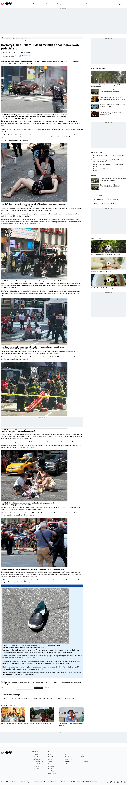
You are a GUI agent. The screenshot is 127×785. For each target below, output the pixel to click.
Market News (68, 759)
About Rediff (4, 782)
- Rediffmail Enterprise (38, 759)
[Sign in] (124, 3)
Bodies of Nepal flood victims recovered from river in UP (108, 170)
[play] (109, 247)
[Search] (119, 3)
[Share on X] (111, 782)
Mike (95, 203)
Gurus (81, 4)
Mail (41, 4)
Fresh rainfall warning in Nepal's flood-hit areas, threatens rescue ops (109, 161)
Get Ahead (51, 766)
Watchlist (67, 761)
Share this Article (9, 56)
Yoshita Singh (6, 52)
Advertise (14, 782)
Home (35, 4)
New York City (113, 199)
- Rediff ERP (35, 768)
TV (87, 4)
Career (82, 759)
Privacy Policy (25, 782)
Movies (50, 759)
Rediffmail (35, 754)
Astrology (51, 771)
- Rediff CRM (35, 766)
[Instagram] (118, 782)
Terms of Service (37, 782)
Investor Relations (52, 782)
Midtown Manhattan (107, 203)
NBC (5, 698)
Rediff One (35, 756)
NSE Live (67, 756)
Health (82, 754)
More (93, 4)
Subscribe (38, 688)
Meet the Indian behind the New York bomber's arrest (108, 156)
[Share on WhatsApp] (107, 782)
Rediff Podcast (52, 773)
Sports (50, 761)
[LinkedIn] (125, 782)
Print (48, 687)
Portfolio (67, 764)
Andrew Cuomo (70, 698)
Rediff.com (79, 782)
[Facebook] (114, 782)
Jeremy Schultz (99, 199)
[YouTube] (121, 782)
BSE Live (67, 754)
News (48, 4)
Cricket (50, 764)
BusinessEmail (71, 4)
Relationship (84, 761)
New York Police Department (44, 698)
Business (51, 756)
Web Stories (96, 238)
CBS (59, 698)
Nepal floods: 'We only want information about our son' (108, 165)
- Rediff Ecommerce (37, 761)
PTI (6, 681)
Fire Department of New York (20, 698)
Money (59, 4)
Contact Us (64, 782)
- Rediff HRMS (36, 764)
